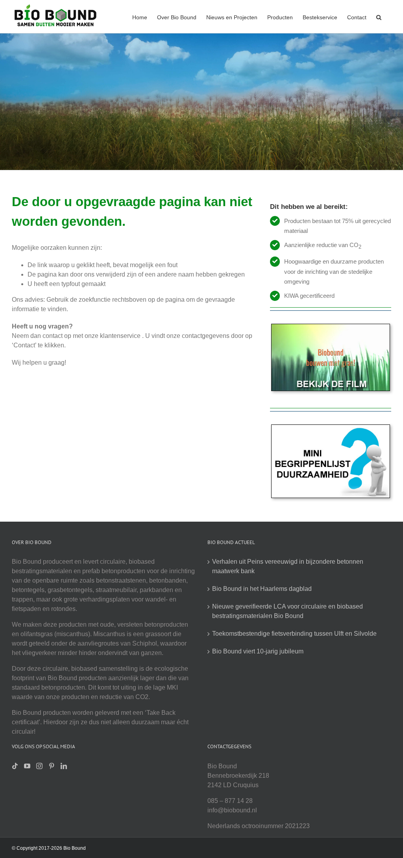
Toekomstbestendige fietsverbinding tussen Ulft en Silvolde (294, 633)
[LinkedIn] (64, 766)
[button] (378, 16)
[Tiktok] (15, 766)
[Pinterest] (51, 766)
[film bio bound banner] (331, 327)
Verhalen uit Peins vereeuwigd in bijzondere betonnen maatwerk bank (287, 566)
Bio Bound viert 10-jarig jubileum (257, 651)
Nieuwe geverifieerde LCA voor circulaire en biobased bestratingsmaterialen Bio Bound (287, 611)
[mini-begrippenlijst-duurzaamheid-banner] (331, 427)
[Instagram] (39, 766)
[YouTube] (27, 766)
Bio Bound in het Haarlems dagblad (262, 588)
